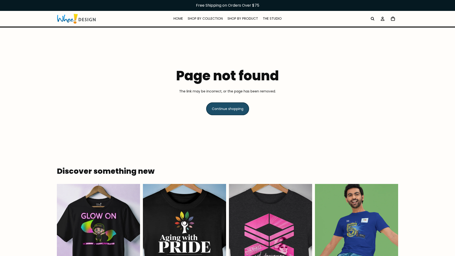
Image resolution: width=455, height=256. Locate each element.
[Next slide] (133, 236)
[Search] (372, 19)
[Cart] (393, 19)
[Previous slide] (64, 236)
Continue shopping (227, 108)
